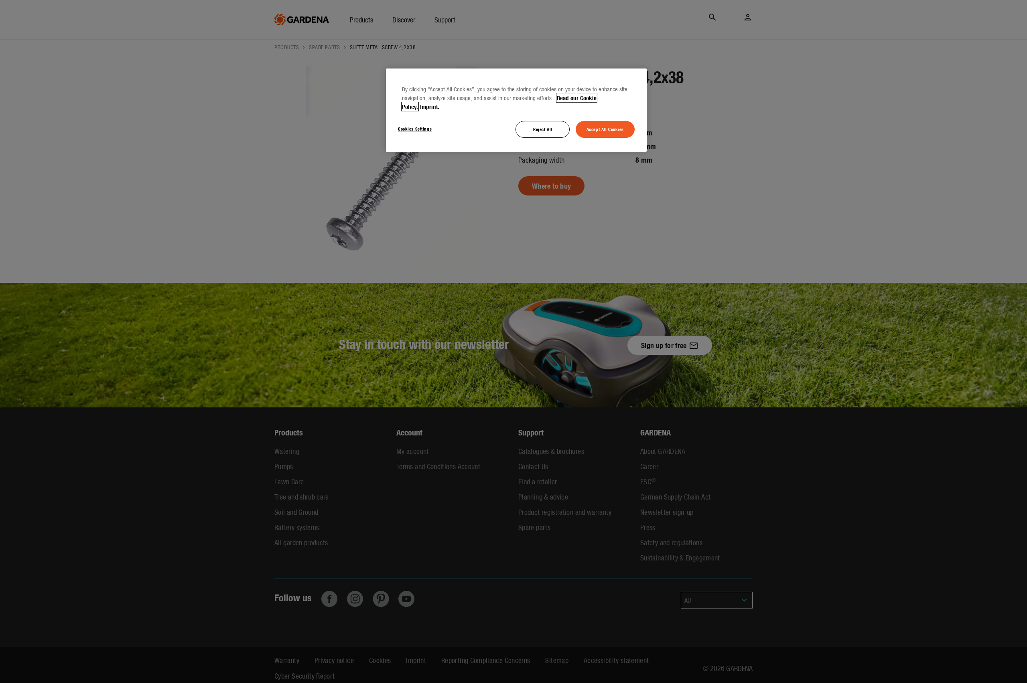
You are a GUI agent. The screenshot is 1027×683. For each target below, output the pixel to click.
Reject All (542, 129)
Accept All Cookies (605, 129)
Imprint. (429, 107)
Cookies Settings (415, 128)
